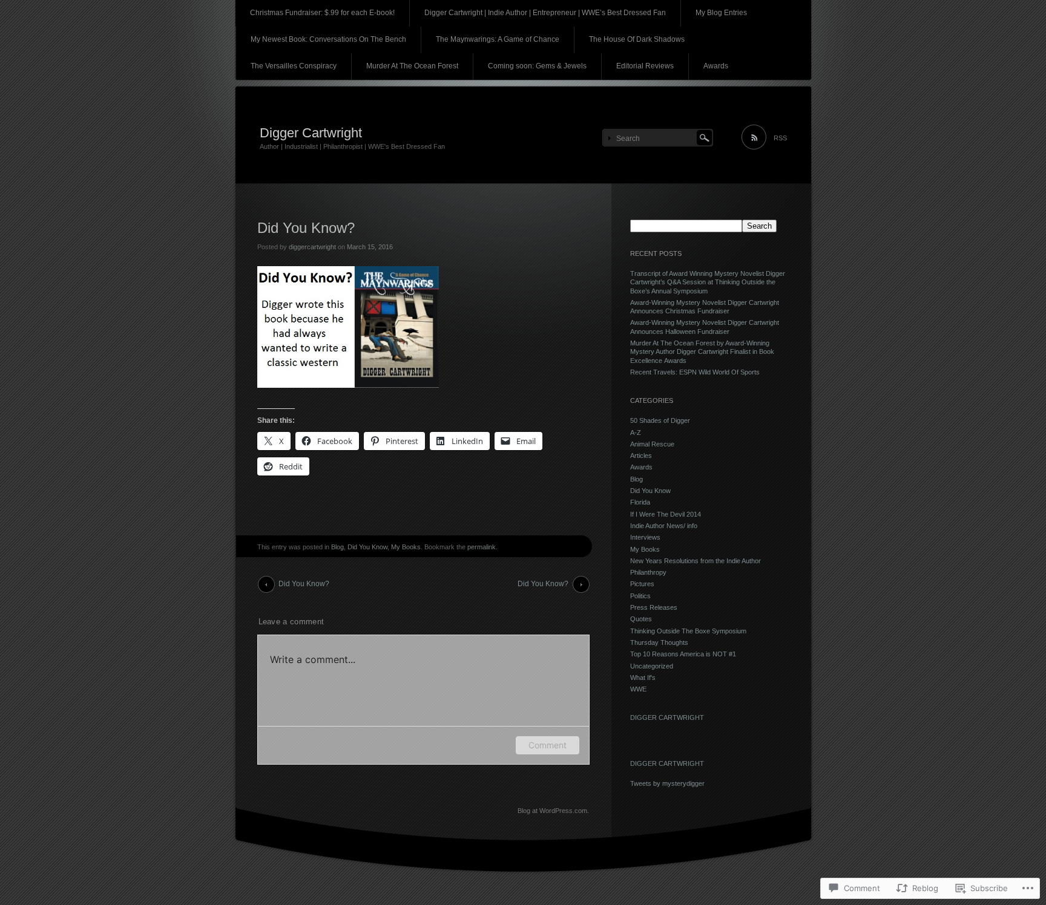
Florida (640, 502)
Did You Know (367, 547)
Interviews (645, 537)
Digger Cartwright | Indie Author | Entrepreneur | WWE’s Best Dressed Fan (545, 12)
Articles (641, 455)
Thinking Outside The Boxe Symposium (688, 631)
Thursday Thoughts (659, 642)
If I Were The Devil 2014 (665, 514)
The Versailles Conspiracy (294, 66)
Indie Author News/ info (663, 525)
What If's (643, 677)
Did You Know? (303, 584)
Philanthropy (648, 572)
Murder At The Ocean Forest (412, 66)
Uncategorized (651, 666)
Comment (547, 745)
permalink (481, 547)
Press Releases (653, 607)
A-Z (635, 432)
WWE (638, 689)
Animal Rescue (652, 444)
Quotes (641, 618)
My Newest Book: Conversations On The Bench (328, 39)
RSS (780, 138)
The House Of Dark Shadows (637, 39)
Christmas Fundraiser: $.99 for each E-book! (322, 12)
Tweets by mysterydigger (667, 783)
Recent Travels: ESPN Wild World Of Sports (695, 372)
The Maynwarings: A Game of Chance (497, 39)
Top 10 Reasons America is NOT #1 (683, 654)
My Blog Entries (721, 12)
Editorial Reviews (645, 66)
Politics (640, 596)
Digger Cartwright (311, 132)
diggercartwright (312, 246)
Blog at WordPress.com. (553, 810)
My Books (406, 547)
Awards (715, 66)
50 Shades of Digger (660, 420)
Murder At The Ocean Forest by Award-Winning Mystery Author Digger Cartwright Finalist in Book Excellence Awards (702, 351)
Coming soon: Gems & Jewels (537, 66)
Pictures (642, 583)
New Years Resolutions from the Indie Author (695, 560)
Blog (337, 547)
